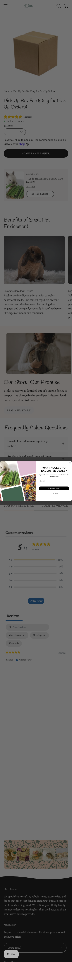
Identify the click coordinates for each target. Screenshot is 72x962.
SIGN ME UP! (54, 488)
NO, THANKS (54, 494)
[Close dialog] (70, 463)
